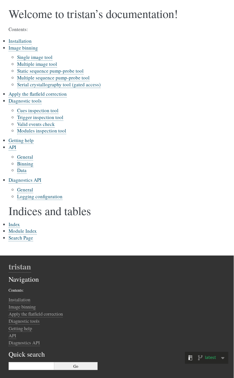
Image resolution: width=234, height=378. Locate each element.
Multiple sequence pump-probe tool (53, 77)
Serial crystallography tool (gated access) (59, 84)
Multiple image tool (37, 64)
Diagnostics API (25, 180)
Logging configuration (39, 196)
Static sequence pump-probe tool (50, 71)
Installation (20, 41)
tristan (20, 266)
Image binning (23, 47)
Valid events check (36, 124)
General (25, 157)
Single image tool (35, 57)
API (12, 147)
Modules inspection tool (41, 130)
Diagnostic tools (25, 100)
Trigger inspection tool (40, 117)
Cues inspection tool (37, 110)
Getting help (21, 140)
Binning (25, 163)
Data (22, 170)
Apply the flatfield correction (38, 94)
